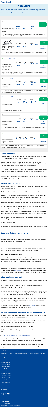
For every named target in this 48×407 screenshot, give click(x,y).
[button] (43, 24)
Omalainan (3, 173)
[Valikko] (45, 2)
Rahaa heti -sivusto (19, 270)
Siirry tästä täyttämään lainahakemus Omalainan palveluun (16, 335)
